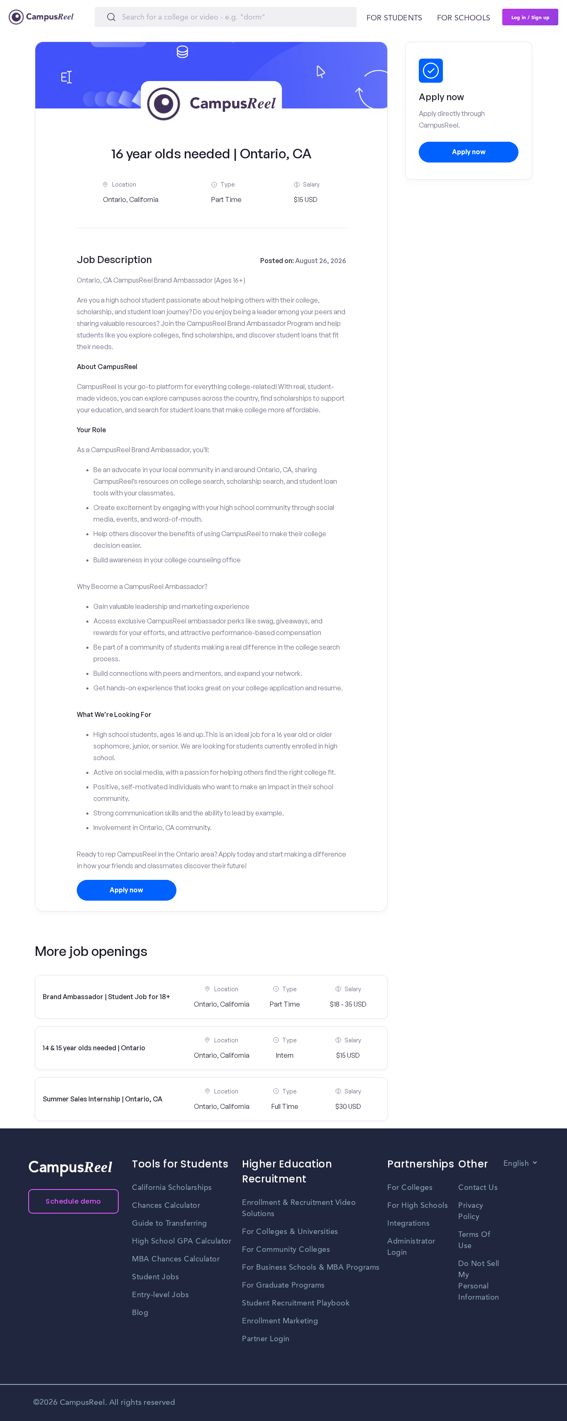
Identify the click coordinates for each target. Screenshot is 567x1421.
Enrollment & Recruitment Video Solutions (299, 1208)
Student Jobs (155, 1277)
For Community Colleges (286, 1250)
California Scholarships (172, 1188)
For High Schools (417, 1205)
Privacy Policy (471, 1211)
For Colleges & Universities (290, 1232)
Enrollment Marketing (280, 1321)
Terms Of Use (474, 1240)
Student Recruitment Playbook (295, 1303)
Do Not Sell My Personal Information (478, 1280)
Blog (140, 1313)
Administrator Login (411, 1247)
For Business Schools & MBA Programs (311, 1267)
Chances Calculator (166, 1205)
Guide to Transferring (169, 1223)
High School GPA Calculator (181, 1241)
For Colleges (410, 1188)
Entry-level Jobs (160, 1295)
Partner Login (266, 1339)
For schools (463, 18)
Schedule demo (73, 1201)
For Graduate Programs (283, 1285)
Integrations (408, 1223)
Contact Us (478, 1188)
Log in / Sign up (530, 17)
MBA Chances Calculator (176, 1259)
